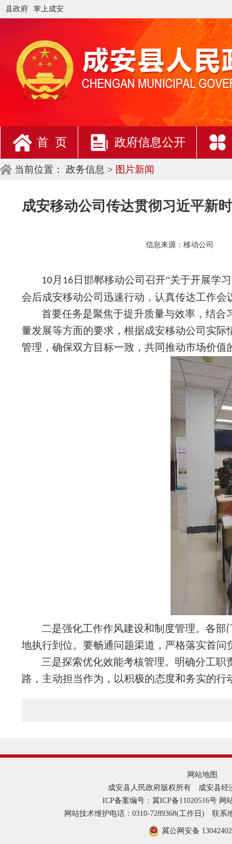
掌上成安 (48, 9)
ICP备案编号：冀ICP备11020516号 (160, 801)
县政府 (16, 9)
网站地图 (202, 775)
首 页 (52, 142)
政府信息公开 (150, 142)
